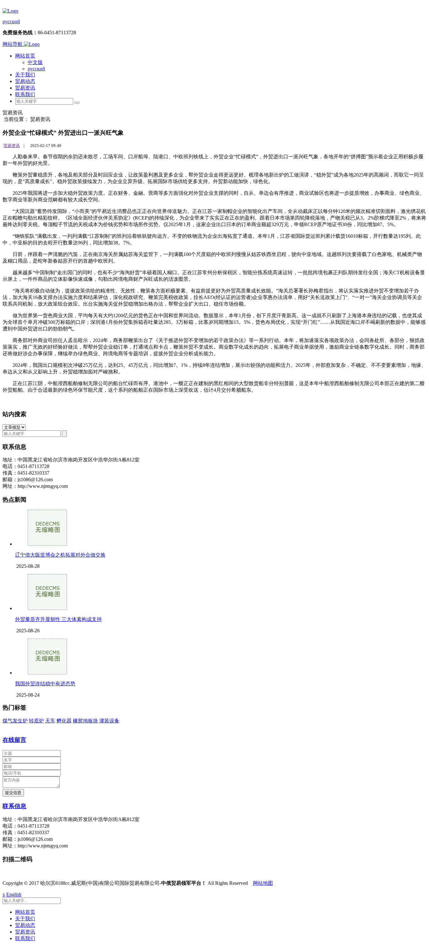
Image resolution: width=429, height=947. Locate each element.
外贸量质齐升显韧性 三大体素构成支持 (58, 619)
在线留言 (14, 740)
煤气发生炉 (15, 720)
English (13, 894)
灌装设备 (109, 720)
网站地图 (263, 883)
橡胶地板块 (85, 720)
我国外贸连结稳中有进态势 (45, 683)
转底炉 (36, 720)
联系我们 (25, 94)
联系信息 (14, 806)
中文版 (35, 62)
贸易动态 (25, 81)
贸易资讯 (25, 87)
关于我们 (25, 74)
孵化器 (64, 720)
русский (11, 21)
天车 (50, 720)
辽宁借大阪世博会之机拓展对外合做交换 (60, 555)
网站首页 (25, 55)
